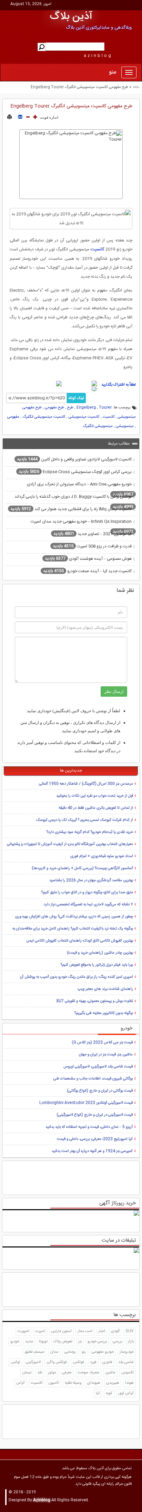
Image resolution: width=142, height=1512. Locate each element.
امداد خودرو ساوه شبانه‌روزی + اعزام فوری (101, 856)
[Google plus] (78, 389)
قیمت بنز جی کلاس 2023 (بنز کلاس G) (102, 1043)
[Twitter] (47, 383)
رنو (84, 1352)
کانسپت (97, 249)
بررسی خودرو (97, 1342)
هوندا (129, 1383)
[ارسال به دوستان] (20, 117)
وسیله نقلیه (73, 1383)
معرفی (67, 1373)
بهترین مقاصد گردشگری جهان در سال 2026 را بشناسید (91, 880)
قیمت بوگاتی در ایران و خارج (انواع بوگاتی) (100, 1091)
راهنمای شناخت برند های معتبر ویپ (105, 989)
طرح (70, 408)
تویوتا (43, 1342)
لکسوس (127, 1373)
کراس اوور (126, 1393)
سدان (54, 1352)
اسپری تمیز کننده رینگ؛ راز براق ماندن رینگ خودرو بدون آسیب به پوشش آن (76, 977)
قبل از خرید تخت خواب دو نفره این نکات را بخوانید (94, 796)
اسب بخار (85, 1331)
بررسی (117, 1342)
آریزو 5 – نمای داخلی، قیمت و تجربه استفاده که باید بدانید (89, 1127)
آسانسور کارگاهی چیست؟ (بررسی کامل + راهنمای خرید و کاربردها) (82, 868)
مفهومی (13, 417)
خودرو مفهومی (103, 1352)
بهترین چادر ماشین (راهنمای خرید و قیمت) (100, 953)
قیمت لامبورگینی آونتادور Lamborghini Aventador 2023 (86, 1103)
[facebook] (80, 383)
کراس (20, 1383)
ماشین (110, 1373)
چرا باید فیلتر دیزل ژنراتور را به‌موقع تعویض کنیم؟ (97, 965)
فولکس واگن (57, 1362)
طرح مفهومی (54, 408)
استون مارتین (61, 1331)
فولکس (78, 1362)
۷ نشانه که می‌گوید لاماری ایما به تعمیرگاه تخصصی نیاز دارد (88, 905)
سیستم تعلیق (34, 1352)
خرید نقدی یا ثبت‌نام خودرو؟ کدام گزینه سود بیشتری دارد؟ (90, 832)
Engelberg (86, 408)
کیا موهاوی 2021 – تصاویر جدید (92, 533)
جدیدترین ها (71, 770)
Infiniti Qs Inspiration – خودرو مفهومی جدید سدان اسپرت (82, 526)
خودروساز (127, 1352)
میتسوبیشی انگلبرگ (98, 426)
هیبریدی (112, 1383)
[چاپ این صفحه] (9, 117)
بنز (80, 1342)
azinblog (98, 55)
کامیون (54, 1383)
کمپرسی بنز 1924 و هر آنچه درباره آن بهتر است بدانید (92, 1151)
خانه (136, 87)
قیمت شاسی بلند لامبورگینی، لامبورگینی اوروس (98, 1067)
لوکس (15, 1362)
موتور (52, 1373)
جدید (29, 1342)
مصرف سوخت (88, 1373)
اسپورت (23, 1331)
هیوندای (93, 1383)
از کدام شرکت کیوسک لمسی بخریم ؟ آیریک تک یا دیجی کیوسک (84, 820)
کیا (98, 1393)
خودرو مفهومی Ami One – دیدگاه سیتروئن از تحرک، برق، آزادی (80, 489)
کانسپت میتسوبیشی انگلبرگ (43, 417)
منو (112, 72)
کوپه (109, 1393)
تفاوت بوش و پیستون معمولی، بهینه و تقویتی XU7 (94, 1001)
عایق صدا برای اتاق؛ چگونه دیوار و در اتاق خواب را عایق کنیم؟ (87, 892)
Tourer (105, 408)
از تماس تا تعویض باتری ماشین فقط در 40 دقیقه (96, 808)
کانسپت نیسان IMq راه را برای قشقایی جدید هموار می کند (71, 508)
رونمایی (70, 1352)
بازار (131, 1342)
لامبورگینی (33, 1362)
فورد (93, 1362)
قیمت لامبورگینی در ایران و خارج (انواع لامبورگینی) (95, 1115)
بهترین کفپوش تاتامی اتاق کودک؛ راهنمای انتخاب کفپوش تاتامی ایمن (79, 941)
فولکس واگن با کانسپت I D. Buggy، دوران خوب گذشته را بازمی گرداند (73, 501)
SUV (129, 1331)
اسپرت (40, 1331)
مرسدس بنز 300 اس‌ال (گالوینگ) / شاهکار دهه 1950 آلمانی (86, 784)
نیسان (26, 1373)
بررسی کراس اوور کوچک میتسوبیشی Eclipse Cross (75, 471)
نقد (39, 1373)
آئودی (115, 1331)
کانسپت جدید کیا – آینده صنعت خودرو (87, 570)
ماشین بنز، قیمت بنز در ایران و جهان (106, 1055)
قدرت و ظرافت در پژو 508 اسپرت (92, 546)
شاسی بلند (126, 1362)
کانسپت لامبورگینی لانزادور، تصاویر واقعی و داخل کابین (74, 459)
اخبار (101, 1331)
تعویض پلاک (62, 1342)
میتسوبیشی (125, 426)
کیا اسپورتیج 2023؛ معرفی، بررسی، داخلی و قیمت (95, 1139)
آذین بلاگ (71, 16)
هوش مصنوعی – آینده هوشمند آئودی (88, 558)
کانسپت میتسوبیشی (84, 417)
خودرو (14, 1342)
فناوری (107, 1362)
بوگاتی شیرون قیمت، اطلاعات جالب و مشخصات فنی (93, 1079)
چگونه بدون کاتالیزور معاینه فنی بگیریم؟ (103, 1013)
